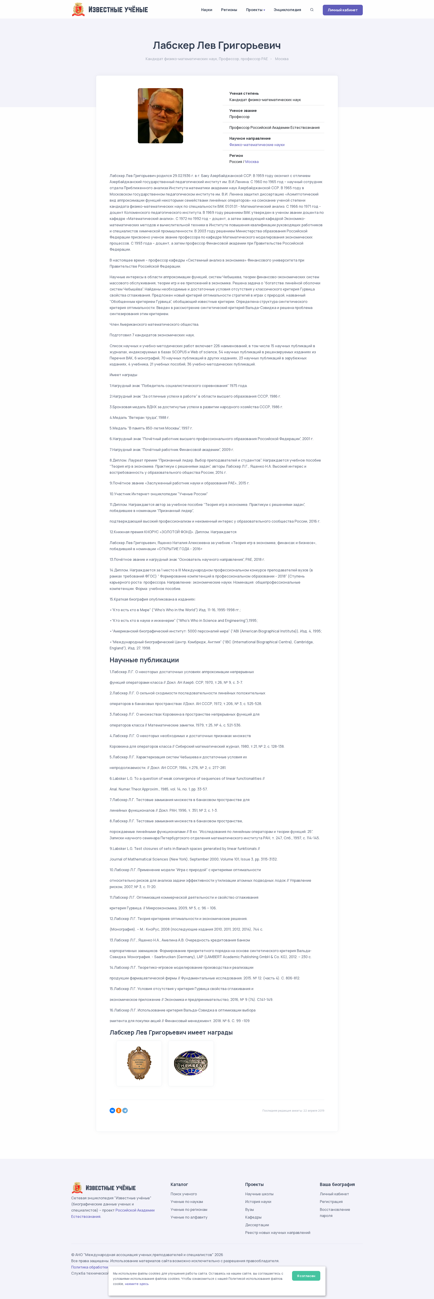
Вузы (249, 1209)
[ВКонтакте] (112, 1110)
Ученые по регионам (189, 1209)
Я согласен (306, 1276)
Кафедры (253, 1217)
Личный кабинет (343, 9)
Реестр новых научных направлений (277, 1232)
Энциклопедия (287, 9)
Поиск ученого (184, 1193)
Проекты (254, 9)
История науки (258, 1201)
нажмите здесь (137, 1284)
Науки (206, 9)
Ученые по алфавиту (189, 1217)
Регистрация (331, 1201)
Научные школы (259, 1193)
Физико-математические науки (257, 144)
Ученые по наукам (187, 1201)
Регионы (229, 9)
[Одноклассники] (118, 1110)
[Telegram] (125, 1110)
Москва (252, 161)
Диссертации (257, 1224)
